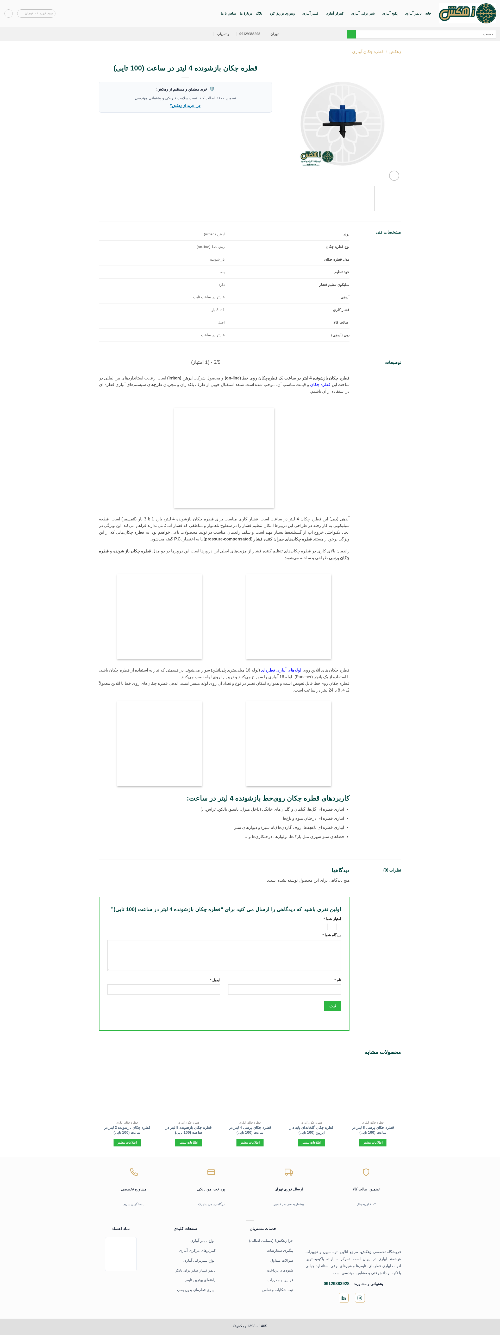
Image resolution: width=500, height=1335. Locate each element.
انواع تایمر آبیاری (203, 1241)
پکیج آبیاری (390, 13)
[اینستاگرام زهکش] (360, 1298)
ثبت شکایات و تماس (277, 1290)
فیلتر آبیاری (310, 13)
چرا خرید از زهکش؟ (185, 106)
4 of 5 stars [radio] (308, 927)
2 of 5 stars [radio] (333, 927)
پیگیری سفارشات (280, 1251)
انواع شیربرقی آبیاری (199, 1260)
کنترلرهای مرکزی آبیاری (197, 1251)
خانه (428, 13)
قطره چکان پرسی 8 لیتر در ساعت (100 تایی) (373, 1129)
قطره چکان (320, 384)
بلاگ (259, 13)
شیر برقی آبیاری (362, 13)
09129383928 (336, 1283)
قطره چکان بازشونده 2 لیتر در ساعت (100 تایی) (127, 1129)
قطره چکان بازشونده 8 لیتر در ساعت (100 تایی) (189, 1129)
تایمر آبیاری (413, 13)
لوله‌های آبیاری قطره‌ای (281, 670)
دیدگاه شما (331, 935)
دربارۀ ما (246, 13)
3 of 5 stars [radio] (322, 927)
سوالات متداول (281, 1260)
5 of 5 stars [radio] (291, 927)
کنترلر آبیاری (334, 13)
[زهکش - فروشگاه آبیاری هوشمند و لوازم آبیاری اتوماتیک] (467, 13)
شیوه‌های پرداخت (280, 1270)
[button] (36, 13)
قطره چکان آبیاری (368, 51)
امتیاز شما (332, 919)
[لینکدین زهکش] (344, 1298)
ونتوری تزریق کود (282, 13)
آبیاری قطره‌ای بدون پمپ (196, 1290)
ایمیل (215, 980)
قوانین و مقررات (280, 1280)
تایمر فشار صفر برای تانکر (195, 1270)
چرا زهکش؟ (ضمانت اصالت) (271, 1241)
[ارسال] (351, 34)
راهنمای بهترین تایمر (200, 1280)
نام (337, 980)
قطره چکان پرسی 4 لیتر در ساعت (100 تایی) (250, 1129)
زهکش (395, 51)
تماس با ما (228, 13)
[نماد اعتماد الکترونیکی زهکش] (121, 1254)
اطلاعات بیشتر (373, 1142)
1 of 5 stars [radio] (340, 927)
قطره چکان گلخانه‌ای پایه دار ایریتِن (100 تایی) (312, 1129)
